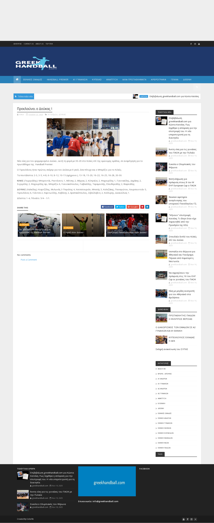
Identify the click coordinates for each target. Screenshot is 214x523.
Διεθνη (187, 79)
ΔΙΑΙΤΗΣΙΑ (134, 96)
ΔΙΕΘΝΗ (161, 408)
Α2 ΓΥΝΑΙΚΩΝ (163, 393)
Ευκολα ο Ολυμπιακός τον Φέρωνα (48, 504)
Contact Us (28, 44)
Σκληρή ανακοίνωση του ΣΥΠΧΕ (172, 349)
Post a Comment (29, 259)
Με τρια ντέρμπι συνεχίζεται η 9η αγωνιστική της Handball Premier (35, 231)
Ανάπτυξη (162, 398)
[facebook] (191, 44)
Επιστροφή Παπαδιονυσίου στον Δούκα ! (127, 232)
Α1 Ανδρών (53, 114)
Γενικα (174, 79)
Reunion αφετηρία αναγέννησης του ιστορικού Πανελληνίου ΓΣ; (183, 200)
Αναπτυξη (112, 79)
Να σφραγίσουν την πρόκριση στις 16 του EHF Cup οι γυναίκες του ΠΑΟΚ (182, 276)
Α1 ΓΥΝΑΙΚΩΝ (80, 79)
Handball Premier (57, 79)
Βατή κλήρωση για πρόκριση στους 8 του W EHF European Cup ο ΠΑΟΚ (182, 182)
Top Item (49, 44)
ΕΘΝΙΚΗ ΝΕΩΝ (163, 443)
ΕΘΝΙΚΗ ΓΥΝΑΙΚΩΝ (165, 423)
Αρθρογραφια (158, 79)
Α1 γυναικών (163, 384)
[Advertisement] (87, 20)
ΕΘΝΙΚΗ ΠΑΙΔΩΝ (164, 448)
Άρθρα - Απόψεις (165, 374)
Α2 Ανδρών (162, 389)
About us (39, 44)
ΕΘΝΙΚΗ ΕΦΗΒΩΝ (164, 428)
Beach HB (162, 369)
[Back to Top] (195, 519)
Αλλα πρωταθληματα (134, 79)
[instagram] (195, 44)
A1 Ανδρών (24, 225)
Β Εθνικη (161, 403)
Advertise (18, 44)
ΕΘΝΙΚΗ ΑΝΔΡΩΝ (164, 418)
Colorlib (30, 519)
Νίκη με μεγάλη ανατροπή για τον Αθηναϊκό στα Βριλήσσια (181, 294)
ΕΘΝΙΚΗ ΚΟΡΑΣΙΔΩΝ (166, 433)
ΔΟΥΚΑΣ (62, 114)
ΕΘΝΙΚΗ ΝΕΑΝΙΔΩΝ (165, 438)
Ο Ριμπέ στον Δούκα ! (73, 232)
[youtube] (199, 44)
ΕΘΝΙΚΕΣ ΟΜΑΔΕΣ (32, 79)
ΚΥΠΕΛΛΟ (97, 79)
